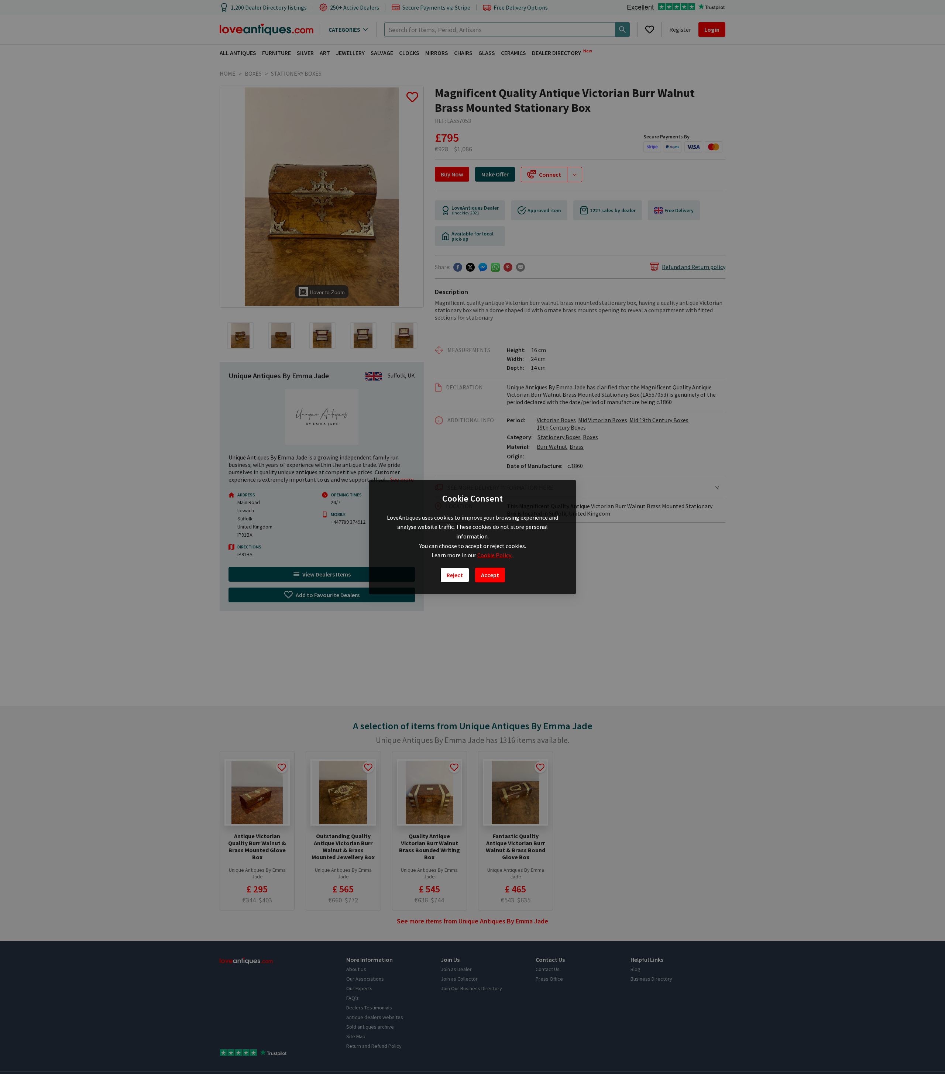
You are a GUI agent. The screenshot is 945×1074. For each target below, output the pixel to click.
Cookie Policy (494, 555)
